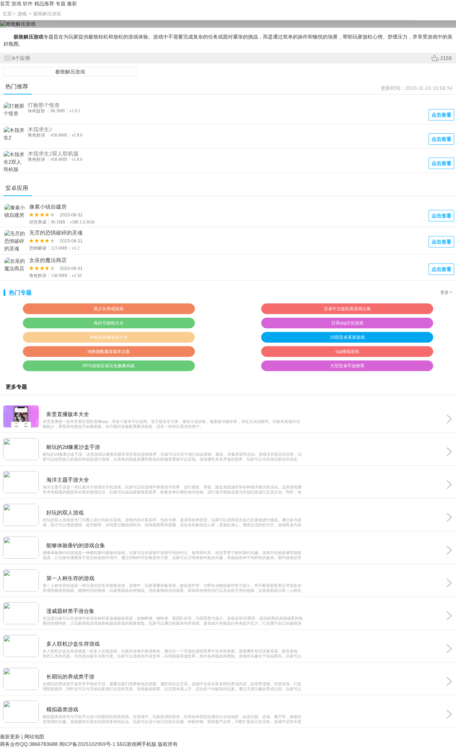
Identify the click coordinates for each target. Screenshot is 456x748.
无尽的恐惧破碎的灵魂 (56, 233)
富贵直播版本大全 (67, 414)
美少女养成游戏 (109, 308)
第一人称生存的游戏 (70, 578)
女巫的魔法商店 (48, 260)
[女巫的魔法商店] (15, 264)
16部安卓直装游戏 (347, 337)
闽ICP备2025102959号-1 (87, 744)
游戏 (16, 3)
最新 (72, 3)
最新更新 (10, 736)
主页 (7, 13)
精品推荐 (44, 3)
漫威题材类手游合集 (70, 611)
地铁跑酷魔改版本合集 (108, 351)
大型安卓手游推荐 (347, 365)
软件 (28, 3)
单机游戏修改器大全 (108, 337)
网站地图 (34, 736)
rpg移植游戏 (347, 351)
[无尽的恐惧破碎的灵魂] (15, 241)
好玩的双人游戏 (65, 512)
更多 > (446, 292)
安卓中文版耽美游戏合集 (347, 308)
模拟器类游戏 (62, 709)
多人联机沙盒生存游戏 (73, 643)
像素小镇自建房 (48, 207)
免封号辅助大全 (109, 323)
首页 (5, 3)
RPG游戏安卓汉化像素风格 (109, 365)
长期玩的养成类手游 (70, 676)
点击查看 (441, 216)
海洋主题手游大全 (67, 479)
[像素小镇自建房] (15, 211)
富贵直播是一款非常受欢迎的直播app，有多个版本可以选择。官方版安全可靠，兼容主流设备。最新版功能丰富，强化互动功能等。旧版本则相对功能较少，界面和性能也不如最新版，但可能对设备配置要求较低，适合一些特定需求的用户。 (171, 424)
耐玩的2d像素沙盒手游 (73, 447)
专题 (61, 3)
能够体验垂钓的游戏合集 (75, 545)
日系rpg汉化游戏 (347, 323)
